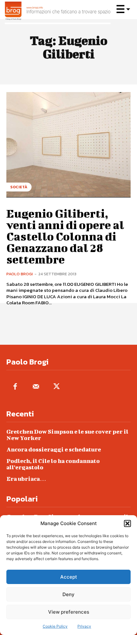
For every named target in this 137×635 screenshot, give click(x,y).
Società (19, 187)
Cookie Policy (55, 626)
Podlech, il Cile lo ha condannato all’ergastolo (53, 464)
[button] (127, 523)
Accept (68, 577)
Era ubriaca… (26, 478)
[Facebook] (15, 387)
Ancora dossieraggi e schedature (53, 449)
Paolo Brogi (19, 274)
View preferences (68, 612)
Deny (68, 594)
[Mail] (36, 387)
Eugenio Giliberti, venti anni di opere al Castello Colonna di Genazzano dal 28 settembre (65, 236)
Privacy (84, 626)
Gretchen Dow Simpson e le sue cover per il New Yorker (67, 434)
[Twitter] (56, 387)
